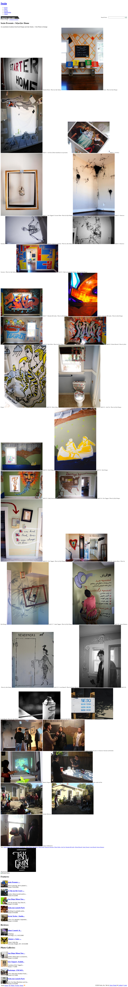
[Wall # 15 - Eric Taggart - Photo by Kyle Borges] (21, 561)
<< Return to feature (13, 19)
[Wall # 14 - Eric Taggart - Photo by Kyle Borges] (76, 498)
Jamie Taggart (86, 847)
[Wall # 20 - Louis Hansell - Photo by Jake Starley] (100, 687)
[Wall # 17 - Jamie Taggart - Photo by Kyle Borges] (28, 624)
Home (6, 7)
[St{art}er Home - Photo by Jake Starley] (21, 89)
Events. (17, 985)
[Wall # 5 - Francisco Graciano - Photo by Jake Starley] (94, 243)
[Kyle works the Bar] (72, 782)
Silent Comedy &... (14, 930)
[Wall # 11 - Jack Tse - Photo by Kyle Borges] (79, 407)
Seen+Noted (113, 985)
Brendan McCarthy (70, 847)
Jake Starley (35, 847)
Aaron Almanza (100, 847)
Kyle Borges (22, 847)
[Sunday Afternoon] (21, 814)
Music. (13, 985)
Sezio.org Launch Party (16, 908)
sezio (11, 847)
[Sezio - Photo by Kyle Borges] (82, 89)
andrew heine (6, 847)
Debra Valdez (57, 847)
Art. (10, 985)
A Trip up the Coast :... (16, 891)
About (6, 14)
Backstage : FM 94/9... (16, 970)
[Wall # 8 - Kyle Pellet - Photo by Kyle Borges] (21, 344)
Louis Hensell (93, 847)
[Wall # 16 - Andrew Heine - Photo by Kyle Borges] (86, 561)
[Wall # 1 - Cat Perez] (89, 152)
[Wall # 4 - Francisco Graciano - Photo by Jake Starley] (26, 243)
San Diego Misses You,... (16, 899)
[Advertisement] (22, 871)
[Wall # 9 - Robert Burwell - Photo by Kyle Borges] (85, 344)
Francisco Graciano (49, 847)
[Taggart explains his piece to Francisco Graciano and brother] (64, 750)
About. (21, 985)
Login (125, 985)
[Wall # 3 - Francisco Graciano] (94, 215)
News (5, 9)
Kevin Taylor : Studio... (16, 916)
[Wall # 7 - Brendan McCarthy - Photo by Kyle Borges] (21, 316)
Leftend (120, 985)
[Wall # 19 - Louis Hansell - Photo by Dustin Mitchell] (33, 687)
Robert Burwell (78, 847)
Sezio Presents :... (14, 882)
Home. (6, 985)
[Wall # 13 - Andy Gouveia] (21, 498)
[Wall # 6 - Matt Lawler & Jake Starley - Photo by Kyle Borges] (37, 272)
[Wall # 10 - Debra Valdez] (25, 407)
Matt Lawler (41, 847)
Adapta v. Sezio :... (14, 939)
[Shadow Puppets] (21, 782)
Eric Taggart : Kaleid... (16, 962)
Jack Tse (63, 847)
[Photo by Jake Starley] (39, 719)
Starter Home (29, 847)
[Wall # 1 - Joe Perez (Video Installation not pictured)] (21, 152)
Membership (7, 12)
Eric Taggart (16, 847)
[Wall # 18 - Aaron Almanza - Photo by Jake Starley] (93, 624)
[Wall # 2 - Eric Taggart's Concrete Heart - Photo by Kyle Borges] (21, 215)
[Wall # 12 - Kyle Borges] (21, 470)
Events (6, 11)
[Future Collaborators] (21, 845)
